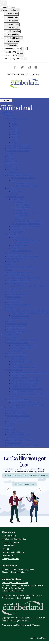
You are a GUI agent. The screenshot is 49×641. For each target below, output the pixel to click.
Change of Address (10, 559)
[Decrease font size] (18, 52)
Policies (5, 549)
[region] (24, 488)
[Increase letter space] (25, 58)
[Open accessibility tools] (3, 3)
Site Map (36, 74)
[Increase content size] (26, 48)
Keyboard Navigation (10, 10)
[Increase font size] (21, 52)
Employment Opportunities (14, 539)
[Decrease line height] (19, 55)
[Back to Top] (45, 633)
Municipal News (9, 536)
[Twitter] (22, 67)
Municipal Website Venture (27, 625)
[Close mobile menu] (1, 104)
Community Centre (10, 542)
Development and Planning (14, 552)
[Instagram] (29, 67)
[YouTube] (35, 67)
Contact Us (26, 74)
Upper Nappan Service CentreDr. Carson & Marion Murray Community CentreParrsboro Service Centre (22, 585)
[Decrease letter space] (22, 58)
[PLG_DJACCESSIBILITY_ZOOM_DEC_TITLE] (22, 48)
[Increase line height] (22, 55)
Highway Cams (8, 555)
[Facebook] (16, 67)
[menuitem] (8, 113)
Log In (32, 638)
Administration (8, 545)
